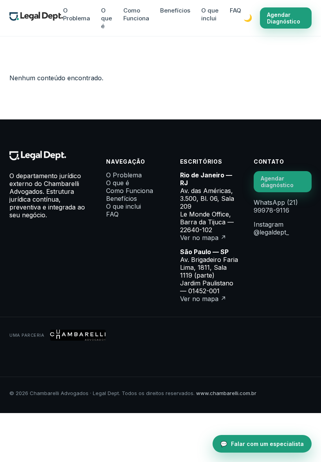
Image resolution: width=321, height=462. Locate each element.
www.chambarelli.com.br (226, 393)
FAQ (235, 10)
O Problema (76, 14)
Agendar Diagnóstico (283, 18)
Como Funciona (136, 14)
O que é (106, 18)
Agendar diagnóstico (277, 181)
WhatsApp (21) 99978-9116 (276, 206)
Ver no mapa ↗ (203, 238)
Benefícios (175, 10)
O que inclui (209, 14)
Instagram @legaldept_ (271, 228)
